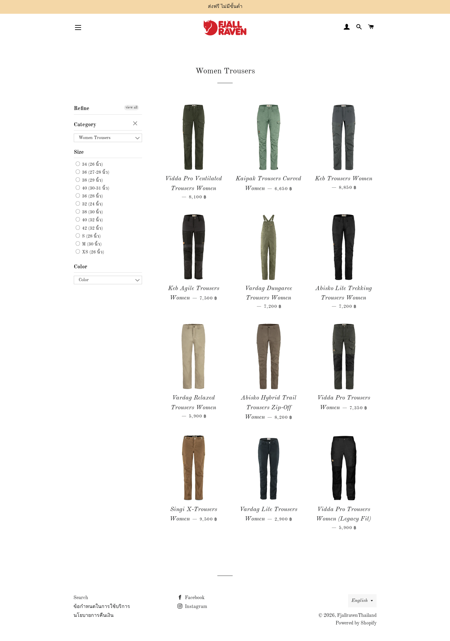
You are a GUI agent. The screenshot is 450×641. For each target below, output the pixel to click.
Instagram (195, 606)
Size (79, 152)
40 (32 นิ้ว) (92, 220)
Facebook (194, 597)
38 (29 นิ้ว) (92, 180)
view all (131, 107)
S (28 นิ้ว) (91, 236)
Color (80, 267)
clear (136, 124)
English (359, 600)
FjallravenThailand (357, 615)
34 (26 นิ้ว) (92, 164)
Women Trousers (95, 138)
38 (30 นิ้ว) (92, 212)
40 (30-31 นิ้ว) (95, 188)
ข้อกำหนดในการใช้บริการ (101, 606)
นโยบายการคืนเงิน (93, 615)
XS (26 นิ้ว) (92, 252)
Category (85, 124)
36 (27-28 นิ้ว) (95, 172)
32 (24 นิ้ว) (92, 204)
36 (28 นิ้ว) (92, 196)
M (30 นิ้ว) (91, 244)
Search (80, 597)
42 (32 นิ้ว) (92, 228)
